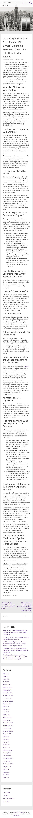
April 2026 (6, 682)
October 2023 (7, 761)
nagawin (26, 366)
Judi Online (8, 595)
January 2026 (7, 690)
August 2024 (7, 734)
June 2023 (6, 772)
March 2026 (6, 684)
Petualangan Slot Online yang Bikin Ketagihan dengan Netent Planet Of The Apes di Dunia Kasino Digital (15, 657)
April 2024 (6, 745)
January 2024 (7, 753)
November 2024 (8, 725)
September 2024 (8, 731)
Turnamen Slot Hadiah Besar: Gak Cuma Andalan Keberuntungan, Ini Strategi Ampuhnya (15, 632)
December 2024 (8, 723)
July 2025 (6, 706)
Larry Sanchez (21, 59)
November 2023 (8, 758)
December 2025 (8, 693)
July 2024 (6, 736)
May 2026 (6, 679)
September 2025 (8, 701)
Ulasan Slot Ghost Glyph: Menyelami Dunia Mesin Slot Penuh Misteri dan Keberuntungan (24, 606)
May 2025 (6, 712)
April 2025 (6, 715)
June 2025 (6, 709)
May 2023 (6, 775)
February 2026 (7, 687)
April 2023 (6, 777)
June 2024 (6, 739)
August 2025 (7, 704)
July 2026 (6, 674)
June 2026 (6, 676)
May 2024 (6, 742)
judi (16, 595)
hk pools (5, 795)
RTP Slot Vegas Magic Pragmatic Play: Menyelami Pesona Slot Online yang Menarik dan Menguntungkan (14, 643)
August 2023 (7, 766)
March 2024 (6, 747)
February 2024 (7, 750)
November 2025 (8, 695)
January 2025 (7, 720)
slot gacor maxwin (8, 799)
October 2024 (7, 728)
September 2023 (8, 764)
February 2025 (7, 717)
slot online (6, 802)
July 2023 (6, 769)
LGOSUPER (6, 792)
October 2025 (7, 698)
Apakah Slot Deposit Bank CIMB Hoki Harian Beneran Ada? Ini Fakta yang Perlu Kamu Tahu (16, 650)
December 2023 (8, 756)
